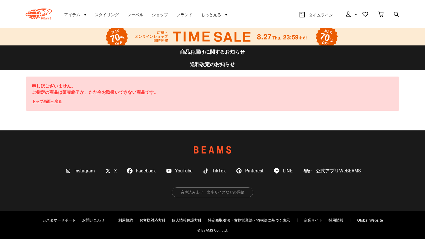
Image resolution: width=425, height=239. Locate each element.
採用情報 (336, 220)
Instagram (84, 171)
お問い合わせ (93, 220)
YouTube (184, 171)
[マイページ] (350, 15)
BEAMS (212, 150)
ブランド (184, 14)
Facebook (146, 171)
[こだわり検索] (396, 15)
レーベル (135, 14)
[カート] (381, 15)
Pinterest (254, 171)
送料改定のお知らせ (212, 64)
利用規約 (125, 220)
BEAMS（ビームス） (39, 14)
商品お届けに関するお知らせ (212, 52)
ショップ (160, 14)
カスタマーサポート (59, 220)
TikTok (219, 171)
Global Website (370, 220)
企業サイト (313, 220)
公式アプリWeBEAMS (338, 171)
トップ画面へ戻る (47, 101)
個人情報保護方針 (187, 220)
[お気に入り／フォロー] (365, 15)
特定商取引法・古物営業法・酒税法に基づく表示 (249, 220)
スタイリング (107, 14)
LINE (288, 171)
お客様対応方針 (152, 220)
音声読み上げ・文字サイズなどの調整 (212, 192)
